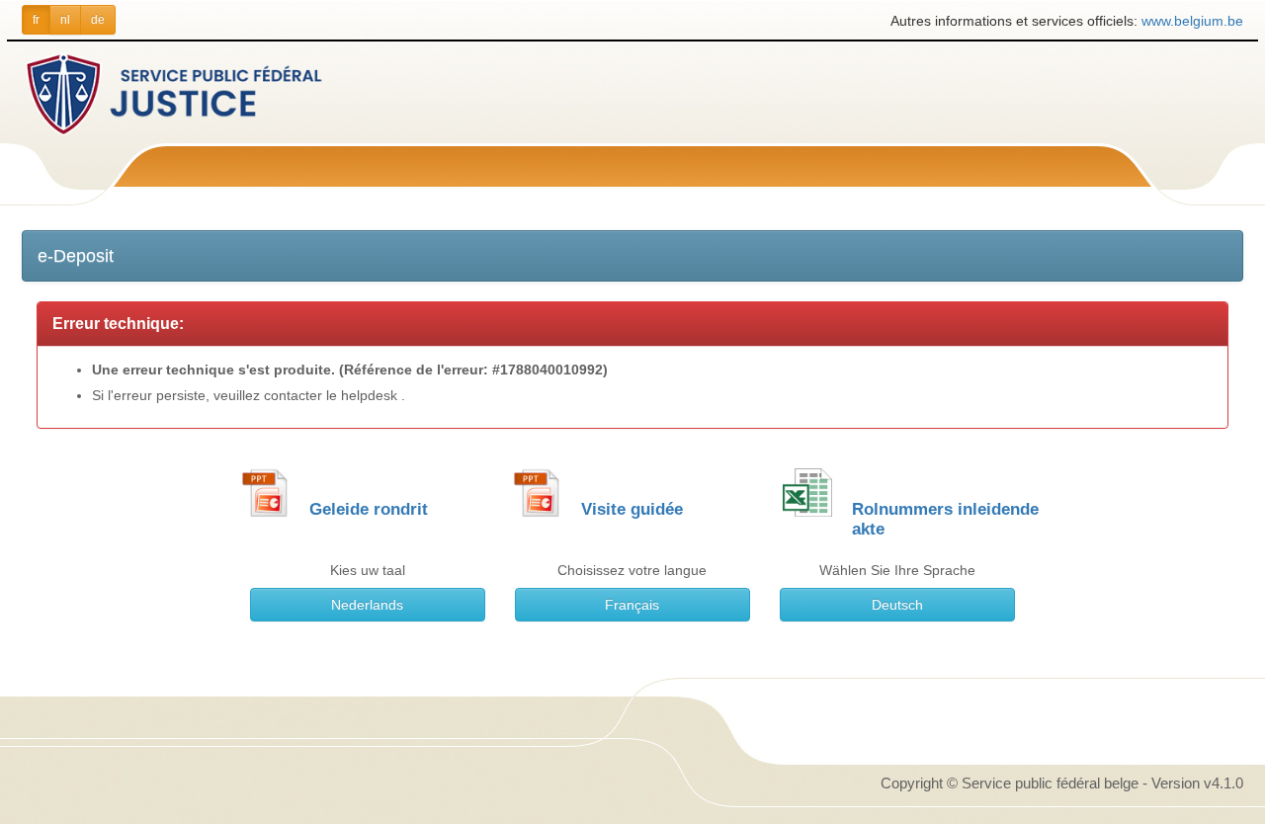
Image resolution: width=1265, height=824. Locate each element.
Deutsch (897, 605)
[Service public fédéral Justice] (212, 93)
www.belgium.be (1192, 21)
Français (632, 605)
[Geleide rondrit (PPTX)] (265, 491)
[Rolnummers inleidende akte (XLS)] (807, 491)
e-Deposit (76, 256)
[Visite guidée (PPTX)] (536, 491)
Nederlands (367, 605)
